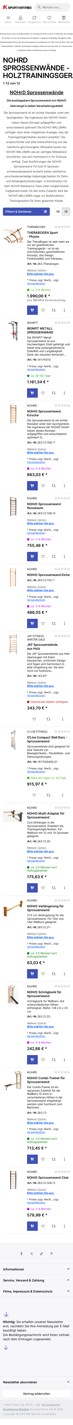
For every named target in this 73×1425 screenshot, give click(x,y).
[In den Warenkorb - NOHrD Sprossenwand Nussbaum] (32, 556)
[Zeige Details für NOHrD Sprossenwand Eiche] (13, 577)
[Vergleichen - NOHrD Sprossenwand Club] (53, 1226)
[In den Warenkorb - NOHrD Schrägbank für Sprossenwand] (32, 1059)
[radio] (58, 212)
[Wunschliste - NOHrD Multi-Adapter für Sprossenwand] (43, 888)
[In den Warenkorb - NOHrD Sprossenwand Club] (32, 1226)
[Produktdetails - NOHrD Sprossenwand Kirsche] (64, 485)
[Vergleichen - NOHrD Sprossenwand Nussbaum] (53, 556)
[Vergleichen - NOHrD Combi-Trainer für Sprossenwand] (53, 1159)
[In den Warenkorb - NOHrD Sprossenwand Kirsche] (32, 485)
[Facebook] (21, 1253)
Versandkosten (36, 283)
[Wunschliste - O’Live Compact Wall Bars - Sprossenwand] (34, 795)
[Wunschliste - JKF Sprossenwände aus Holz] (34, 719)
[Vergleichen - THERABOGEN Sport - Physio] (53, 310)
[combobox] (52, 7)
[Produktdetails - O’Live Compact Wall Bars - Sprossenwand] (63, 795)
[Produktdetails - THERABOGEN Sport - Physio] (64, 310)
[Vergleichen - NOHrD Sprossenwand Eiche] (53, 623)
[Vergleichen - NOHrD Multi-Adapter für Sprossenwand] (53, 888)
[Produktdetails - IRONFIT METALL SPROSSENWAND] (64, 393)
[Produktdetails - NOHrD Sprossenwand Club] (64, 1226)
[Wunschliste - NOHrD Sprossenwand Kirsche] (43, 485)
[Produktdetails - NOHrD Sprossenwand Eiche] (64, 623)
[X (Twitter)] (31, 1253)
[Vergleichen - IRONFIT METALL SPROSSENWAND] (53, 393)
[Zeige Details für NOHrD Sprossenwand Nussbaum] (13, 507)
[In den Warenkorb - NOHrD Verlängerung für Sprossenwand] (32, 973)
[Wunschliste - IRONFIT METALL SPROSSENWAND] (43, 393)
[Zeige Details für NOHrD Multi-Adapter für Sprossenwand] (13, 816)
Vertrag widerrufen (36, 1394)
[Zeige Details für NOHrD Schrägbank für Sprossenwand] (13, 995)
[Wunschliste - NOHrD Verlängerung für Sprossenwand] (43, 973)
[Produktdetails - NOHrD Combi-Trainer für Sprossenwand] (64, 1159)
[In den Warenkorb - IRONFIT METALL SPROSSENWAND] (32, 393)
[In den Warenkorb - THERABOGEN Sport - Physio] (32, 310)
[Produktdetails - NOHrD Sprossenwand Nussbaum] (64, 556)
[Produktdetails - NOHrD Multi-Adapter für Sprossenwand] (64, 888)
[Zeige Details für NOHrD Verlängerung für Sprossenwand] (13, 909)
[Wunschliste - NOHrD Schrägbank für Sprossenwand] (43, 1059)
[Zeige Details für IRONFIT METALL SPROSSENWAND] (13, 331)
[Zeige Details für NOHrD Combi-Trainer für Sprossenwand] (13, 1081)
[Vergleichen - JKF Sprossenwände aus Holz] (48, 719)
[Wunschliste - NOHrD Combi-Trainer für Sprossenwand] (43, 1159)
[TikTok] (41, 1253)
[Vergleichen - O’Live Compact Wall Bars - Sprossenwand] (48, 795)
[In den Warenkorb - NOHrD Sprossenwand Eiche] (32, 623)
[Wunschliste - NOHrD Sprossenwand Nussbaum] (43, 556)
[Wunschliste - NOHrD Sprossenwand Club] (43, 1226)
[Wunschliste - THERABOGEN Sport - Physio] (43, 310)
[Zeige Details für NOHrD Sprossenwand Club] (13, 1180)
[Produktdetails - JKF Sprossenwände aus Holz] (63, 719)
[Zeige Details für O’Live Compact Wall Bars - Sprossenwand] (13, 740)
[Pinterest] (51, 1253)
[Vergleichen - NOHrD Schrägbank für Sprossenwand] (53, 1059)
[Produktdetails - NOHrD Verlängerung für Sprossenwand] (64, 973)
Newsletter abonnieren (20, 1382)
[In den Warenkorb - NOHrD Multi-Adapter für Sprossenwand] (32, 888)
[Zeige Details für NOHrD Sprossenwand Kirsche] (13, 414)
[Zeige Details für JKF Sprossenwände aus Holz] (13, 644)
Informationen (13, 1269)
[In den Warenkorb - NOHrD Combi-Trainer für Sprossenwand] (32, 1159)
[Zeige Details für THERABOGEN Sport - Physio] (13, 235)
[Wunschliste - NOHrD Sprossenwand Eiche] (43, 623)
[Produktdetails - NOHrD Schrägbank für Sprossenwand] (64, 1059)
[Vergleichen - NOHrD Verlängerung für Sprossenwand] (53, 973)
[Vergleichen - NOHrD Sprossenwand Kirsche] (53, 485)
